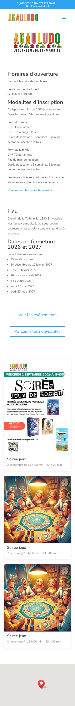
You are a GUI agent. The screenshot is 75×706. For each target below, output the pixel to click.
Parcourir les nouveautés (37, 331)
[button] (42, 684)
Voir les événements (38, 315)
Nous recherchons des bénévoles (30, 190)
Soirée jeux (16, 459)
